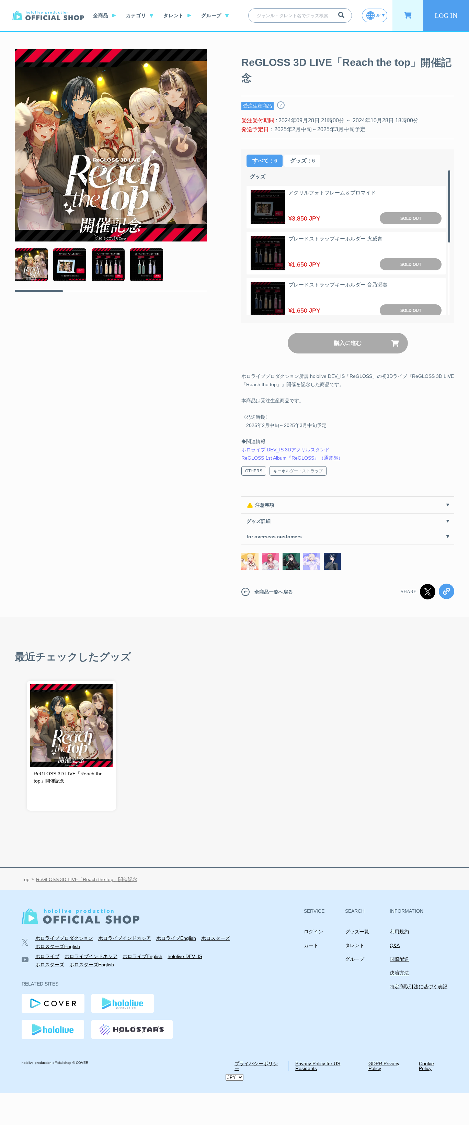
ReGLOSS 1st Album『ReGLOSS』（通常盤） (292, 458)
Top (26, 879)
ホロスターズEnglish (57, 946)
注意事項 (264, 505)
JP (378, 15)
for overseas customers (274, 536)
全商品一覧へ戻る (273, 592)
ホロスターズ (215, 938)
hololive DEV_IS (185, 956)
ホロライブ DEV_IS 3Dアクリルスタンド (285, 449)
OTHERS (253, 471)
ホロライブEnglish (176, 938)
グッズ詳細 (259, 521)
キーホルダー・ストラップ (298, 471)
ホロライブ (47, 956)
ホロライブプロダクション (64, 938)
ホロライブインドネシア (124, 938)
